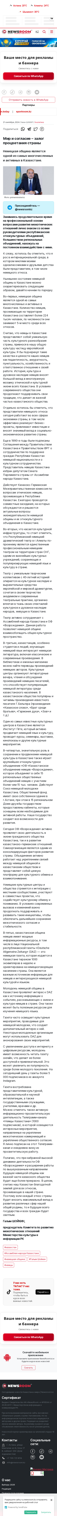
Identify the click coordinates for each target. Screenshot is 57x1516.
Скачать (28, 1367)
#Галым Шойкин (37, 1259)
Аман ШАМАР (27, 122)
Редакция (6, 1489)
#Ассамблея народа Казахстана (21, 1253)
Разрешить (31, 1512)
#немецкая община (14, 1259)
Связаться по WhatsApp (28, 76)
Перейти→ (43, 1292)
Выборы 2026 (8, 1484)
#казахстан (10, 1247)
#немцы (8, 1265)
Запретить (46, 1512)
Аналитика (39, 122)
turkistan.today (26, 111)
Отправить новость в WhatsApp (28, 99)
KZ (37, 31)
